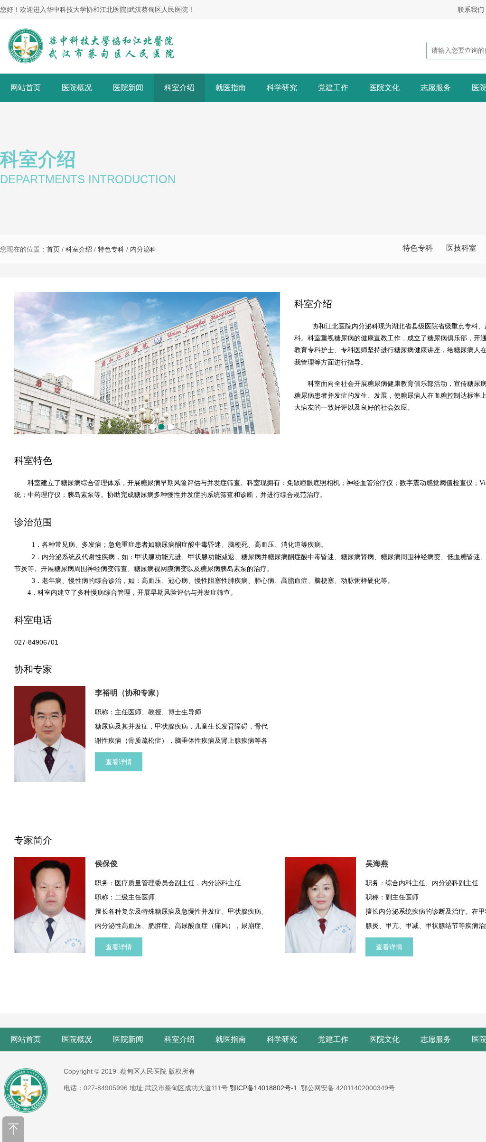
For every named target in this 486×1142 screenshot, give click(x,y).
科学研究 (282, 88)
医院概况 (77, 88)
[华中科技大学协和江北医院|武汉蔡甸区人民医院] (103, 46)
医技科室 (461, 248)
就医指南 (230, 88)
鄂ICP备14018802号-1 (263, 1088)
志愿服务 (436, 88)
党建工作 (333, 88)
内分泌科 (143, 249)
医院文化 (384, 88)
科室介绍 (179, 88)
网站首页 (25, 88)
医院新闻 (128, 88)
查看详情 (118, 762)
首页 (53, 249)
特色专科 (417, 248)
